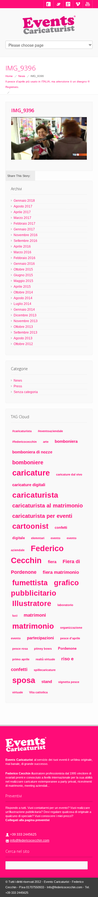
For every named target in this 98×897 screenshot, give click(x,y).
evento (55, 538)
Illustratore (31, 603)
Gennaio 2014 (24, 309)
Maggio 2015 (23, 281)
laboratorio (65, 605)
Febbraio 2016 (24, 258)
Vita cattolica (38, 692)
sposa (23, 680)
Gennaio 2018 (24, 201)
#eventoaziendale (50, 431)
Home (9, 76)
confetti (61, 527)
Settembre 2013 (25, 332)
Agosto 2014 (23, 298)
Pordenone (67, 648)
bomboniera (66, 441)
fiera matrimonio (61, 572)
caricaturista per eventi (42, 516)
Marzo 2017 (22, 218)
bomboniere (27, 462)
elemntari (37, 538)
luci (14, 615)
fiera (52, 561)
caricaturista (35, 495)
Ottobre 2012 (23, 344)
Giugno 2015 (23, 275)
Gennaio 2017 (24, 229)
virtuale (17, 692)
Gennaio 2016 (24, 264)
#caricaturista (22, 431)
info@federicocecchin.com (29, 840)
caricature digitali (28, 484)
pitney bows (43, 648)
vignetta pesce (68, 682)
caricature (31, 472)
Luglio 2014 (22, 304)
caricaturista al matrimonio (47, 506)
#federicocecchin (24, 441)
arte (45, 441)
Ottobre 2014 (23, 292)
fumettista (30, 582)
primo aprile (20, 659)
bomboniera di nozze (32, 452)
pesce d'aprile (70, 638)
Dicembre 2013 (25, 315)
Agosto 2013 (23, 338)
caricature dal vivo (69, 474)
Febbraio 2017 (24, 223)
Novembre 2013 (26, 321)
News (21, 76)
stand (46, 681)
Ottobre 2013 (23, 327)
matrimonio (33, 626)
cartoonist (30, 526)
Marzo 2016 (22, 252)
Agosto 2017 (23, 206)
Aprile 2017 (22, 212)
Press (18, 386)
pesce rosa (20, 648)
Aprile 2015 (22, 287)
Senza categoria (26, 392)
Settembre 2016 (25, 241)
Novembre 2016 (26, 235)
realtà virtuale (45, 659)
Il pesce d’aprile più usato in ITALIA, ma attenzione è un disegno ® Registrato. (47, 84)
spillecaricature (45, 670)
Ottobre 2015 (23, 269)
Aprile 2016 (22, 246)
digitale (18, 538)
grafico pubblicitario (45, 587)
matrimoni (35, 615)
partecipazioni (40, 637)
